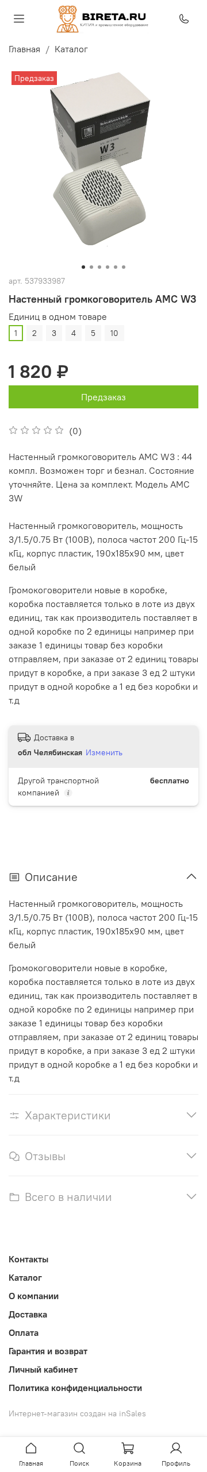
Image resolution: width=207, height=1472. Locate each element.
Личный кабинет (43, 1369)
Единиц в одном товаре (58, 316)
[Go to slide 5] (115, 267)
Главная (24, 49)
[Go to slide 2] (91, 267)
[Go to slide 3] (99, 267)
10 (114, 333)
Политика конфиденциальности (75, 1387)
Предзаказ (103, 397)
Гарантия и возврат (48, 1351)
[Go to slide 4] (107, 267)
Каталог (71, 49)
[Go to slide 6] (123, 267)
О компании (34, 1295)
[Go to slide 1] (83, 267)
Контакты (28, 1259)
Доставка (28, 1314)
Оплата (24, 1332)
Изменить (104, 752)
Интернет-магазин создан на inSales (77, 1413)
